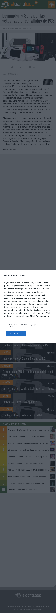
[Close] (50, 276)
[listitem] (28, 325)
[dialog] (28, 306)
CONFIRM (16, 333)
